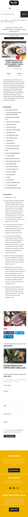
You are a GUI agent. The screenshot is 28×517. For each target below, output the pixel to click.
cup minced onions (11, 124)
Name (5, 406)
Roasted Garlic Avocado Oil (12, 158)
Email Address (7, 414)
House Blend (11, 156)
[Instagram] (17, 488)
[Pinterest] (14, 488)
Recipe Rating (7, 385)
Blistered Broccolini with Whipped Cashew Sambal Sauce (15, 366)
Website (6, 422)
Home (2, 20)
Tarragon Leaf (14, 169)
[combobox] (10, 14)
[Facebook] (10, 488)
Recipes (6, 20)
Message (6, 391)
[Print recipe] (23, 57)
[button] (10, 8)
